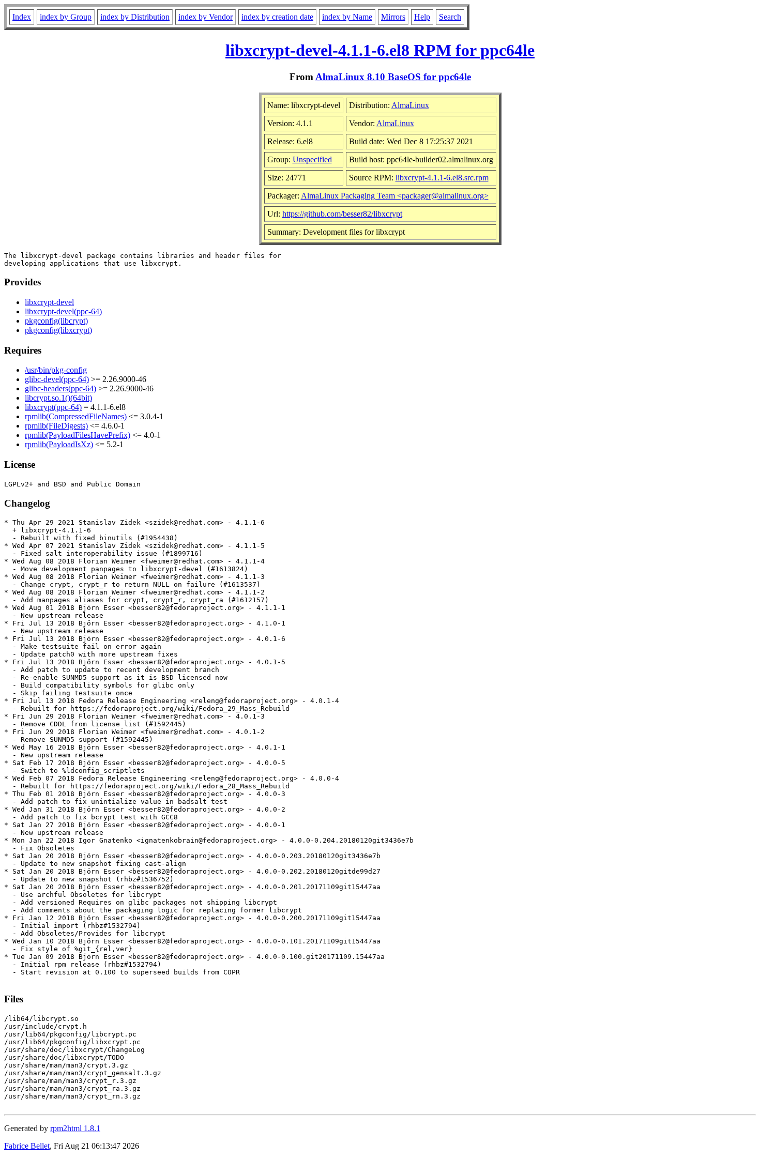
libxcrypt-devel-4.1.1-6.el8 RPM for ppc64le (380, 50)
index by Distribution (135, 16)
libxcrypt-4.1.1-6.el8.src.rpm (442, 177)
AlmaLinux (410, 105)
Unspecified (312, 159)
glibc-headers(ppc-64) (60, 388)
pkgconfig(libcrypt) (56, 320)
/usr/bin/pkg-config (56, 369)
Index (21, 16)
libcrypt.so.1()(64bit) (58, 397)
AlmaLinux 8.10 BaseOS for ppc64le (393, 76)
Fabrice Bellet (27, 1145)
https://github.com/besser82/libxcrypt (342, 213)
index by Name (347, 16)
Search (450, 16)
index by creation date (277, 16)
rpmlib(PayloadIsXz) (59, 444)
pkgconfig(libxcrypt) (58, 330)
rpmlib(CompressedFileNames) (76, 416)
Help (422, 16)
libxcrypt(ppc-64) (53, 407)
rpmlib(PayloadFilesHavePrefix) (77, 435)
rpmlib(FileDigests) (56, 425)
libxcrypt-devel (49, 302)
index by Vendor (205, 16)
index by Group (66, 16)
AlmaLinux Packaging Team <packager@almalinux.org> (395, 195)
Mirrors (393, 16)
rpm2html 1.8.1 (75, 1128)
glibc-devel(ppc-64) (57, 379)
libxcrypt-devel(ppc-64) (63, 311)
